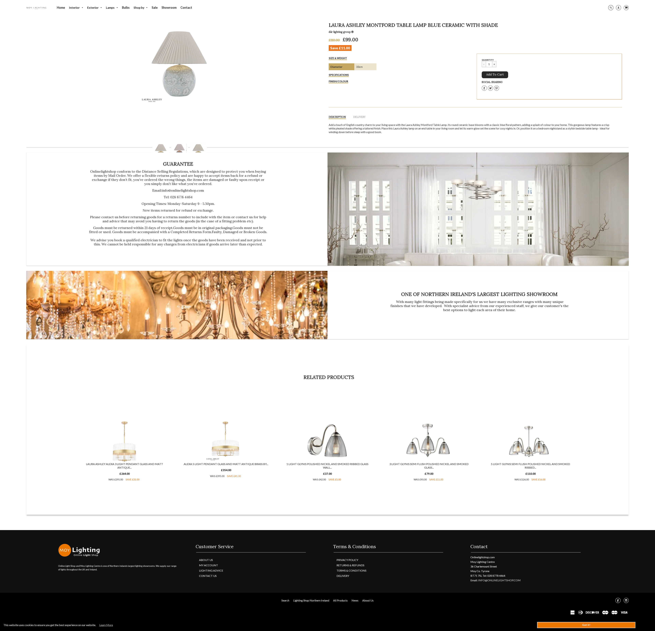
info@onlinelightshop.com (183, 190)
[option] (179, 63)
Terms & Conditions (351, 570)
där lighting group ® (341, 31)
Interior (74, 7)
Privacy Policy (347, 559)
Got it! (586, 624)
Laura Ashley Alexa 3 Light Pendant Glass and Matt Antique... (124, 465)
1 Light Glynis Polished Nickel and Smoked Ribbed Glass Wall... (327, 465)
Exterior (93, 7)
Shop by (139, 7)
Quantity (488, 60)
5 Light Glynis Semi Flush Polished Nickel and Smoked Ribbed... (530, 465)
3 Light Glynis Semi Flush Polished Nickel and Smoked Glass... (429, 465)
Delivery (359, 117)
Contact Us (208, 575)
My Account (208, 565)
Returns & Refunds (350, 565)
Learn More (106, 625)
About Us (206, 559)
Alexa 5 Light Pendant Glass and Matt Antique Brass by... (226, 464)
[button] (495, 74)
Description (337, 117)
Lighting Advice (211, 570)
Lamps (110, 7)
